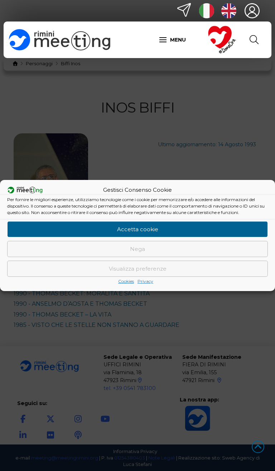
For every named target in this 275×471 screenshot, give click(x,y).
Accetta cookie (137, 229)
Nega (137, 249)
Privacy (145, 281)
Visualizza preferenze (138, 268)
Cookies (126, 281)
